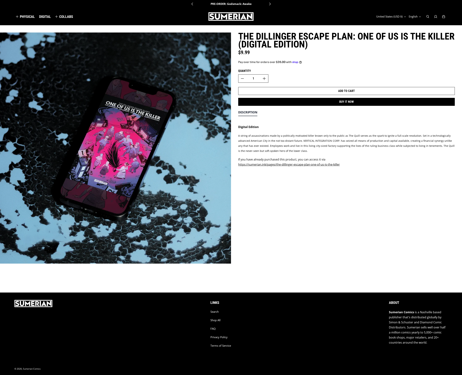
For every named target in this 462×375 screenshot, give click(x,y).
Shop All (215, 320)
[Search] (428, 17)
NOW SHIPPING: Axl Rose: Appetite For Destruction (231, 4)
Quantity (244, 71)
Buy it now (346, 101)
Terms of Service (220, 346)
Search (214, 312)
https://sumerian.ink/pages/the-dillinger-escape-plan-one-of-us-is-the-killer (289, 164)
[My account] (436, 17)
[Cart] (444, 17)
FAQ (213, 329)
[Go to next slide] (269, 4)
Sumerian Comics (32, 368)
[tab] (247, 113)
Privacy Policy (219, 337)
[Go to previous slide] (192, 4)
